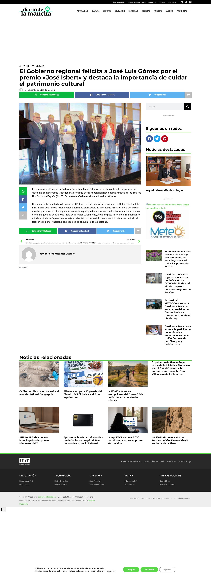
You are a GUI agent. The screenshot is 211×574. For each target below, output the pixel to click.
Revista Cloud (60, 484)
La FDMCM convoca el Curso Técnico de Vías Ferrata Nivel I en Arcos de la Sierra (170, 440)
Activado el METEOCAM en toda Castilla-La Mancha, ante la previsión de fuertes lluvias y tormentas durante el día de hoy (177, 309)
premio (24, 268)
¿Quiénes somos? (118, 2)
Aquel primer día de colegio (164, 190)
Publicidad (152, 2)
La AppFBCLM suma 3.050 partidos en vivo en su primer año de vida (125, 440)
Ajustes (163, 569)
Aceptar (128, 569)
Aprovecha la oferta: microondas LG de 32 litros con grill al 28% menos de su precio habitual (83, 440)
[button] (188, 11)
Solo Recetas (95, 481)
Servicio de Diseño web (154, 461)
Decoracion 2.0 (26, 481)
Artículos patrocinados (131, 461)
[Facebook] (181, 2)
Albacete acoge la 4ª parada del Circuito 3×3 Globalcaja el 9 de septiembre (83, 394)
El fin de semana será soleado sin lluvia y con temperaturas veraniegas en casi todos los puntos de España (178, 259)
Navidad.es (129, 484)
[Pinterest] (190, 2)
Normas (162, 2)
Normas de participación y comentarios (156, 499)
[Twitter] (186, 2)
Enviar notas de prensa (137, 2)
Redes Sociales (61, 481)
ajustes (110, 571)
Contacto (172, 2)
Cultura (24, 66)
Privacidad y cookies (182, 499)
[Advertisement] (105, 39)
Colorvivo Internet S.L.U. (47, 497)
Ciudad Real (164, 481)
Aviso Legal (134, 499)
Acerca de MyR (185, 461)
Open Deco (24, 484)
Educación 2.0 (130, 481)
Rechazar (146, 569)
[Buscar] (187, 106)
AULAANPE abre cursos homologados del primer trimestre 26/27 (34, 440)
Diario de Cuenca (166, 484)
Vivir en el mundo (96, 484)
